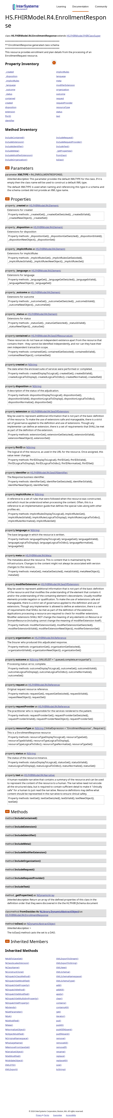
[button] (7, 168)
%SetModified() (13, 1056)
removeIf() (61, 1047)
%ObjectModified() (14, 1033)
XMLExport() (11, 1069)
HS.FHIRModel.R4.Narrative (39, 775)
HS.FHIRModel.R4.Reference (50, 637)
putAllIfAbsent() (64, 1029)
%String (32, 364)
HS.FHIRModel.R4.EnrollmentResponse (26, 915)
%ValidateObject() (14, 1060)
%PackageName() (14, 1042)
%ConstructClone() (14, 971)
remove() (60, 1038)
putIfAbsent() (63, 1033)
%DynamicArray (45, 895)
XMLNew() (61, 967)
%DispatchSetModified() (17, 993)
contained (10, 98)
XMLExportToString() (66, 962)
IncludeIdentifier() (14, 146)
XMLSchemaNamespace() (69, 976)
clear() (59, 998)
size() (59, 1064)
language (61, 76)
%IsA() (8, 1016)
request (60, 98)
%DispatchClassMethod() (17, 976)
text (58, 116)
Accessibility (71, 1115)
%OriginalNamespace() (16, 1038)
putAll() (60, 1025)
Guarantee (57, 1115)
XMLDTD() (10, 1064)
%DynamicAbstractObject (41, 923)
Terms (46, 1115)
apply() (59, 993)
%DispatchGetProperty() (17, 985)
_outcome (10, 89)
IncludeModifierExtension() (19, 155)
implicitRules (62, 71)
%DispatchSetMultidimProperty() (21, 998)
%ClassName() (12, 967)
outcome (60, 93)
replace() (60, 1056)
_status (8, 93)
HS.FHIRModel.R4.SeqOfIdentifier (48, 472)
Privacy (39, 1115)
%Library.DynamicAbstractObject (59, 911)
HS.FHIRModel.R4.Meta (38, 555)
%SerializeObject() (14, 1051)
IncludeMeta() (12, 150)
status (59, 111)
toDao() (60, 159)
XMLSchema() (63, 971)
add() (59, 985)
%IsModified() (12, 1020)
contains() (61, 1002)
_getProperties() (64, 150)
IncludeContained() (14, 137)
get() (58, 1011)
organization (62, 89)
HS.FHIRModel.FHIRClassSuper (84, 35)
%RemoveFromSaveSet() (17, 1047)
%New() (9, 1025)
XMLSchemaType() (65, 980)
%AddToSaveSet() (14, 958)
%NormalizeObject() (15, 1029)
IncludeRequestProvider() (69, 141)
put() (58, 1020)
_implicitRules (12, 80)
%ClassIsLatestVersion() (17, 962)
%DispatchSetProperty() (17, 1002)
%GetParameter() (14, 1011)
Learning (61, 6)
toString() (61, 1069)
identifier (9, 120)
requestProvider (64, 102)
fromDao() (61, 155)
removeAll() (62, 1042)
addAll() (60, 989)
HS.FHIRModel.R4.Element (43, 205)
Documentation (80, 6)
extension (10, 111)
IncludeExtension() (14, 141)
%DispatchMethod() (15, 989)
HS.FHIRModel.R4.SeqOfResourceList (51, 335)
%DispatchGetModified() (17, 980)
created (9, 102)
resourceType (63, 107)
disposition (10, 107)
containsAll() (62, 1007)
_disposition (11, 76)
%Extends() (10, 1007)
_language (10, 85)
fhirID (8, 116)
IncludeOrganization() (16, 159)
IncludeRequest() (64, 137)
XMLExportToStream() (67, 958)
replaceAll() (62, 1060)
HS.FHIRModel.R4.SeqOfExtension (50, 411)
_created (9, 71)
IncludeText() (62, 146)
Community (101, 6)
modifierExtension (65, 85)
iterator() (60, 1016)
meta (58, 80)
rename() (60, 1051)
